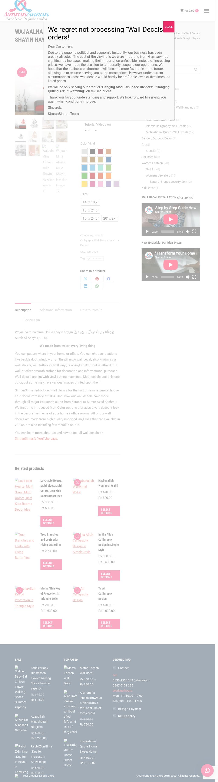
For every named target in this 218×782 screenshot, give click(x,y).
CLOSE (169, 26)
